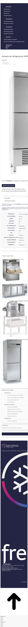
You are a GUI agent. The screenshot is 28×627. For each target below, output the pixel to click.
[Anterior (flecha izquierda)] (1, 619)
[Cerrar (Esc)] (1, 616)
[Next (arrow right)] (2, 624)
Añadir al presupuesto (8, 185)
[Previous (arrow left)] (1, 624)
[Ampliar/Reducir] (4, 616)
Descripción (7, 198)
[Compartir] (2, 616)
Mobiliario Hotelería (21, 189)
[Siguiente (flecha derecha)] (2, 619)
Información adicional (9, 201)
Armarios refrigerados (11, 189)
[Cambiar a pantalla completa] (3, 616)
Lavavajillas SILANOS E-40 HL (17, 259)
